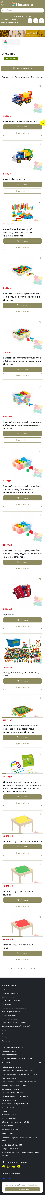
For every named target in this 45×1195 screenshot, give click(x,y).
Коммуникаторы (9, 1100)
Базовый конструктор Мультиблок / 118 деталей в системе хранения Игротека (22, 296)
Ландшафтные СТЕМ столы (13, 1093)
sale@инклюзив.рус (9, 19)
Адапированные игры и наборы (15, 1104)
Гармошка (8, 614)
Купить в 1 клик (22, 133)
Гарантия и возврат (10, 1019)
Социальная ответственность (15, 1022)
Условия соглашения (10, 1051)
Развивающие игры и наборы (14, 1085)
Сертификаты (8, 997)
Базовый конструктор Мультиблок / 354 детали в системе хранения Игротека (22, 425)
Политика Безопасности (12, 1047)
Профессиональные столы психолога (17, 1071)
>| (34, 968)
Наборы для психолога (11, 1067)
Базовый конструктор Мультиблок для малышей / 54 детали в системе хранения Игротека (22, 489)
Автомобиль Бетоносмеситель (20, 121)
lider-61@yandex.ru (9, 22)
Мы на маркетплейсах (11, 1011)
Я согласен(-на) (22, 1189)
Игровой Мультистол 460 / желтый (22, 841)
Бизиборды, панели (10, 1115)
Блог (4, 1033)
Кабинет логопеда (9, 1078)
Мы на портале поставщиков (14, 1008)
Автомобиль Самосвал (15, 179)
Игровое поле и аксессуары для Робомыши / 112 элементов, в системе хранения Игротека (20, 728)
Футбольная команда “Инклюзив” (16, 1026)
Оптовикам (6, 1004)
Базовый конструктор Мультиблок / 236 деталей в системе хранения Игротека (22, 360)
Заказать (24, 127)
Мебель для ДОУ (9, 1118)
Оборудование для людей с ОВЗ (15, 1122)
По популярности (22, 77)
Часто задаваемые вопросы (13, 1000)
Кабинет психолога (10, 1129)
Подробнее (32, 1185)
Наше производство (10, 993)
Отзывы (5, 1037)
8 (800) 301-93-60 (22, 16)
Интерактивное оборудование (15, 1096)
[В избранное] (39, 86)
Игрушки (5, 1111)
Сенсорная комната (10, 1089)
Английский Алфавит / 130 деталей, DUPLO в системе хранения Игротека (18, 232)
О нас (4, 989)
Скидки (5, 1030)
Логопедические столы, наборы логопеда (19, 1074)
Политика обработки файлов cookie (17, 1058)
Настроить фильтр (24, 68)
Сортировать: (8, 77)
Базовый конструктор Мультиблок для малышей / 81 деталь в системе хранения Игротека (22, 553)
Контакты (6, 1041)
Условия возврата (9, 1055)
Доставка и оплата (10, 1015)
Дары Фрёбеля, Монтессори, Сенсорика (19, 1082)
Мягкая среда (7, 1126)
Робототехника (8, 1107)
